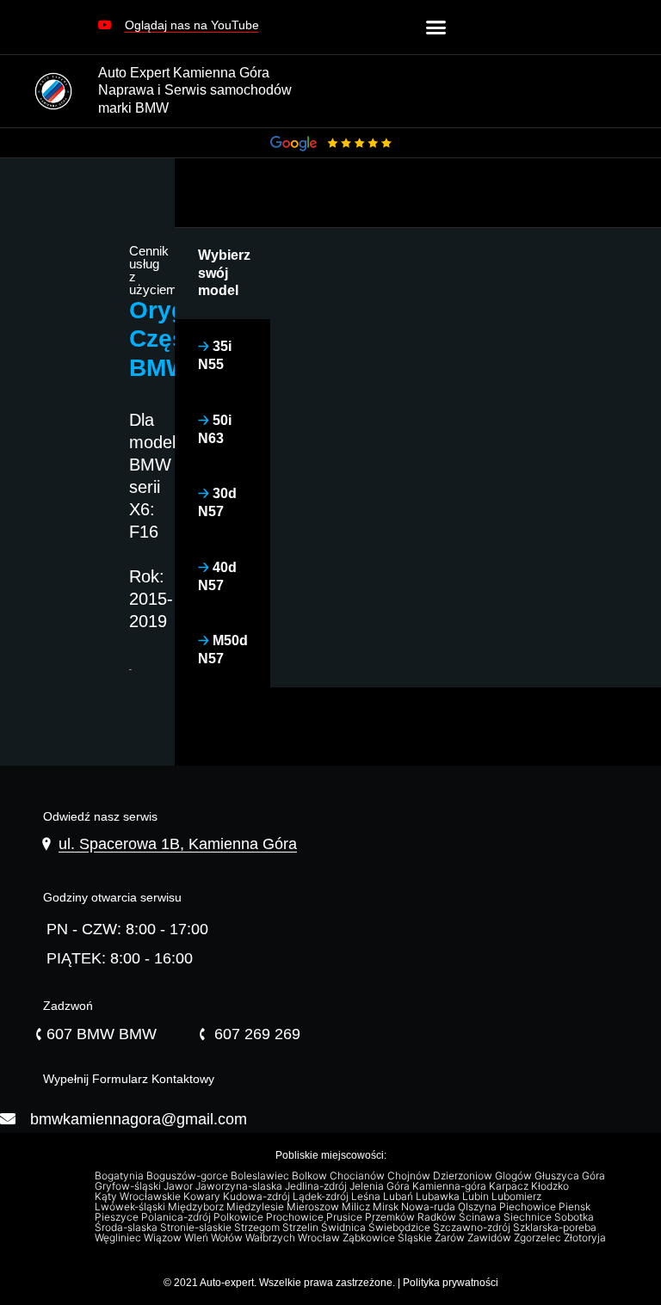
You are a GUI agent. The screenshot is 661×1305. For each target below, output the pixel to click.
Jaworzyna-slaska (240, 1186)
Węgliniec (119, 1238)
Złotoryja (586, 1238)
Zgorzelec (539, 1238)
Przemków (391, 1217)
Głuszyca (558, 1176)
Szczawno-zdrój (473, 1227)
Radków (438, 1217)
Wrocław (320, 1238)
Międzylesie (256, 1207)
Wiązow (164, 1238)
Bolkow (311, 1176)
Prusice (345, 1217)
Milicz (357, 1207)
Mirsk (387, 1207)
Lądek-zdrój (322, 1196)
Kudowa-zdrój (258, 1196)
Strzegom (258, 1227)
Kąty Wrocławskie (139, 1196)
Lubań (399, 1196)
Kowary (203, 1196)
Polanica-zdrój (177, 1217)
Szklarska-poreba (556, 1227)
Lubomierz (517, 1196)
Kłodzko (551, 1186)
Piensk (576, 1207)
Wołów (228, 1238)
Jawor (179, 1186)
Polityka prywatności (450, 1283)
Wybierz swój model (224, 273)
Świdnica (344, 1227)
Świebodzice (400, 1227)
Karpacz (510, 1186)
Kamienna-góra (450, 1186)
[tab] (223, 273)
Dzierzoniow (464, 1176)
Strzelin (301, 1227)
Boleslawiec (261, 1176)
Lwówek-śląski (131, 1207)
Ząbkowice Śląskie (389, 1238)
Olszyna (478, 1207)
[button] (178, 31)
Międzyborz (197, 1207)
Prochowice (296, 1217)
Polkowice (239, 1217)
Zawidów (490, 1238)
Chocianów (358, 1176)
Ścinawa (481, 1217)
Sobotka (575, 1217)
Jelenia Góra (380, 1186)
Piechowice (529, 1207)
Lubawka (439, 1196)
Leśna (367, 1196)
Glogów (514, 1176)
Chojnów (410, 1176)
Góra (595, 1176)
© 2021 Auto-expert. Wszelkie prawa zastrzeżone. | (283, 1283)
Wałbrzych (271, 1238)
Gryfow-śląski (129, 1186)
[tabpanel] (465, 247)
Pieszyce (118, 1217)
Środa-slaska (127, 1227)
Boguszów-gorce (188, 1176)
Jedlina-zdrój (317, 1186)
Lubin (476, 1196)
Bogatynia (120, 1176)
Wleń (197, 1238)
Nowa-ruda (429, 1207)
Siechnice (528, 1217)
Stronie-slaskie (197, 1227)
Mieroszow (314, 1207)
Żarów (451, 1238)
